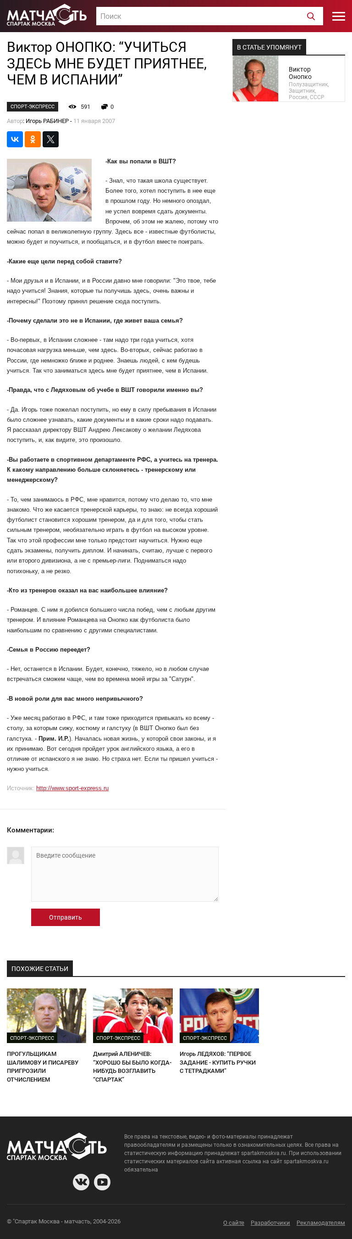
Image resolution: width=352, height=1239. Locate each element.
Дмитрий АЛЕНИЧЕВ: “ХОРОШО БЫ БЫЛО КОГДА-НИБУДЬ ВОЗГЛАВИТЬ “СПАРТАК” (132, 1066)
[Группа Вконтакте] (81, 1182)
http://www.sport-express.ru (72, 788)
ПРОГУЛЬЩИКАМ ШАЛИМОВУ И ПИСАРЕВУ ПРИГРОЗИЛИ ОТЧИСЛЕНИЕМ (42, 1066)
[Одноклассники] (33, 139)
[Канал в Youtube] (102, 1182)
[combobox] (209, 16)
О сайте (233, 1222)
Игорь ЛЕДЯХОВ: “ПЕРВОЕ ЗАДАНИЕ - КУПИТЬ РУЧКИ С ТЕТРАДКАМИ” (218, 1062)
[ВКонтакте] (15, 139)
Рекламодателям (321, 1222)
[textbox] (210, 16)
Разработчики (270, 1222)
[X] (51, 139)
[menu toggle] (339, 16)
